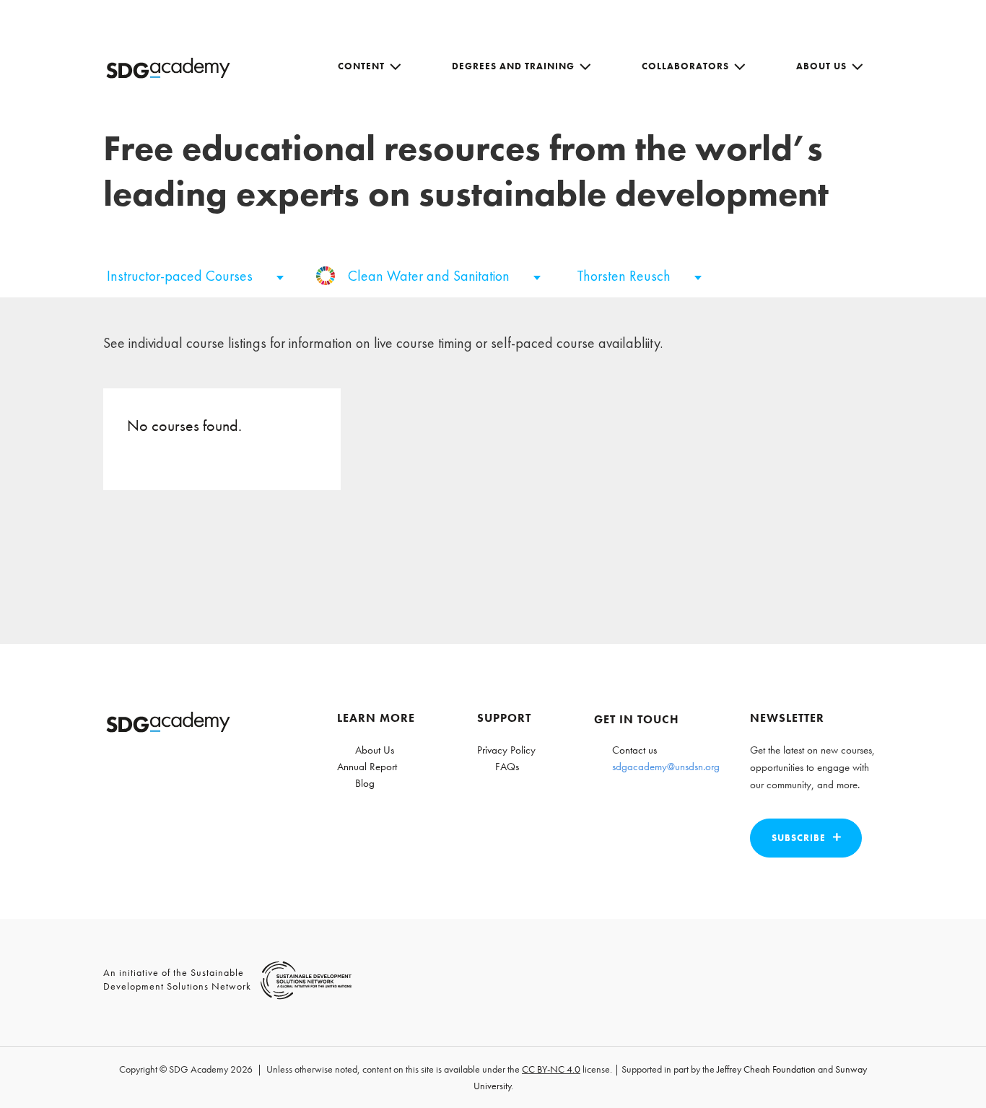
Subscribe (799, 838)
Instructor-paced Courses (181, 275)
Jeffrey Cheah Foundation (766, 1069)
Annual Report (367, 766)
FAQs (507, 766)
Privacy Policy (506, 750)
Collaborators (685, 66)
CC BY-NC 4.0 (551, 1069)
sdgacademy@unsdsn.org (666, 766)
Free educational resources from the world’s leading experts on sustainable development (466, 171)
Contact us (634, 750)
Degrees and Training (513, 66)
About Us (821, 66)
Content (361, 66)
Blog (365, 783)
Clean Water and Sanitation (430, 275)
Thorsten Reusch (625, 275)
